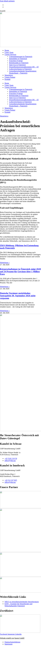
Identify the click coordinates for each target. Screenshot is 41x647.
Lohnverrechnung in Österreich (20, 69)
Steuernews (9, 75)
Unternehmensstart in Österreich (20, 57)
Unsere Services (10, 54)
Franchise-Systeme (16, 61)
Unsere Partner (10, 77)
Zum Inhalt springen (7, 1)
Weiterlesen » (5, 263)
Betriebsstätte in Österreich (18, 63)
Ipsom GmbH (19, 638)
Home (7, 50)
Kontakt (7, 79)
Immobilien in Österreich (18, 59)
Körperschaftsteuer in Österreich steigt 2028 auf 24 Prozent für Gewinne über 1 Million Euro (20, 271)
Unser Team (9, 52)
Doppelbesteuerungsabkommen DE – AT (24, 67)
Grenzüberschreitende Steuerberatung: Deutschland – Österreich (23, 72)
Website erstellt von (7, 638)
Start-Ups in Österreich (17, 65)
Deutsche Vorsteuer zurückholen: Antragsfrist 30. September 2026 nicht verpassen (17, 295)
